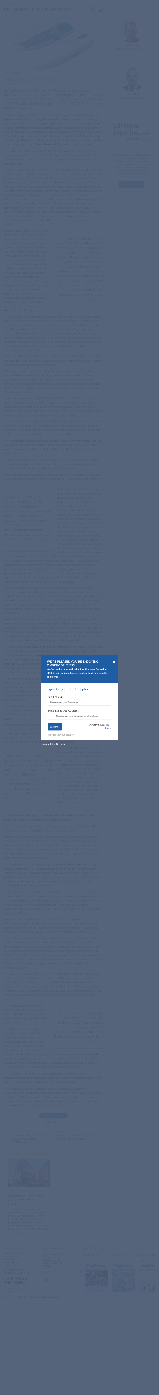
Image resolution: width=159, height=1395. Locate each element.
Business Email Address (63, 710)
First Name (55, 696)
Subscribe (55, 727)
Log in (108, 728)
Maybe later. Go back (53, 744)
